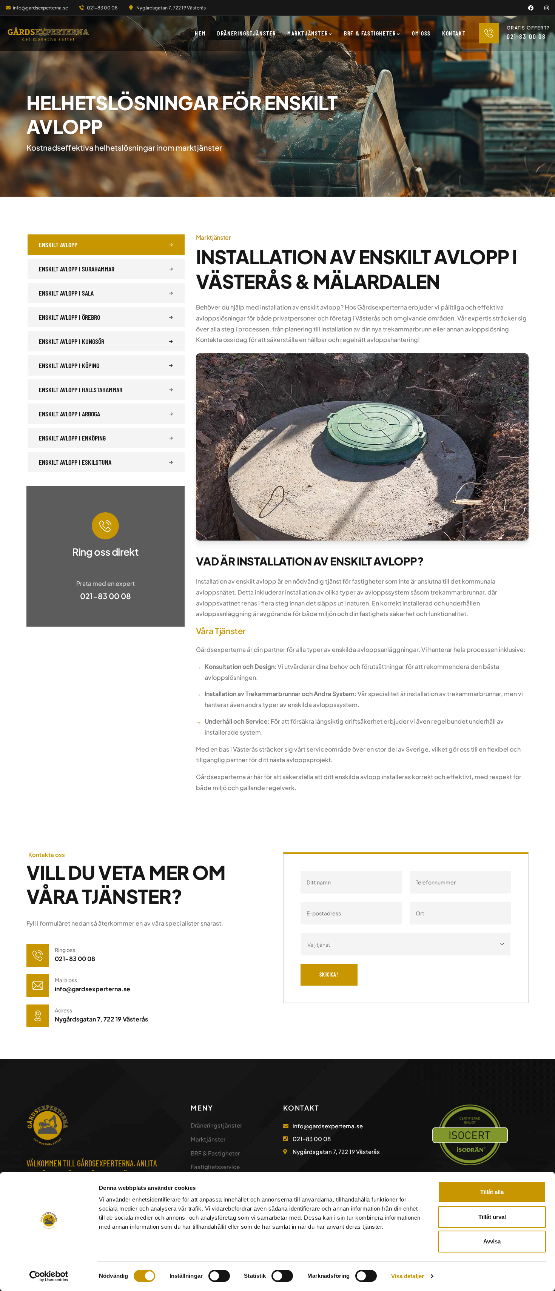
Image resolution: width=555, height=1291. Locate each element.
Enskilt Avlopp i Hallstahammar (80, 389)
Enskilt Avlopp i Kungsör (71, 341)
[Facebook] (530, 8)
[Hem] (48, 34)
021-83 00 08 (105, 596)
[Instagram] (546, 8)
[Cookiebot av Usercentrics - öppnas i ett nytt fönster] (49, 1276)
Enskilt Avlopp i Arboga (69, 414)
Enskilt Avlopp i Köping (69, 365)
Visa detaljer (407, 1276)
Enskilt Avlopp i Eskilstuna (75, 462)
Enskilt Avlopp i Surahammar (76, 269)
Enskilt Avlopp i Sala (66, 293)
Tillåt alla (492, 1192)
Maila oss (66, 980)
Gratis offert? (528, 28)
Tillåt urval (492, 1217)
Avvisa (492, 1241)
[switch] (219, 1276)
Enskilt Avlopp (58, 244)
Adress (63, 1010)
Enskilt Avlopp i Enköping (72, 438)
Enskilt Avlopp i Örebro (69, 317)
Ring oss (65, 949)
